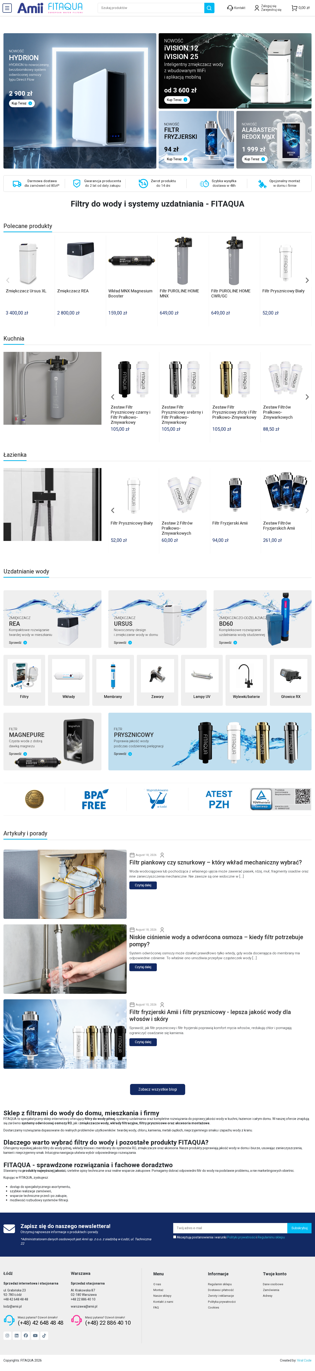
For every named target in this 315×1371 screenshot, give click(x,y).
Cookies (213, 1307)
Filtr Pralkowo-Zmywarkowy (276, 409)
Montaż (158, 1290)
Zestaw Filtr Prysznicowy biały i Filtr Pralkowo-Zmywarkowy (133, 412)
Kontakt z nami (163, 1302)
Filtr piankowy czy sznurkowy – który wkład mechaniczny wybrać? (215, 862)
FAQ (156, 1307)
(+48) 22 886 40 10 (108, 1323)
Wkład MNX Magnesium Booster (130, 293)
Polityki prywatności (241, 1237)
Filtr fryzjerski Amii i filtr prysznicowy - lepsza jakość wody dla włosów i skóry (210, 1016)
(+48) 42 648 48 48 (40, 1323)
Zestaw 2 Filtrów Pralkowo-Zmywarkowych (227, 412)
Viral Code (304, 1360)
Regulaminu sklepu (271, 1237)
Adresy (267, 1296)
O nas (157, 1284)
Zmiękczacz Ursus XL (26, 291)
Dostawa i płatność (221, 1290)
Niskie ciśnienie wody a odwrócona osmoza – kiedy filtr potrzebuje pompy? (216, 941)
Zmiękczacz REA (73, 291)
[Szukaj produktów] (209, 8)
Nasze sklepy (162, 1296)
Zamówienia (271, 1290)
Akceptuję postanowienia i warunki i (231, 1237)
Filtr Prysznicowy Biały (283, 291)
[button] (7, 280)
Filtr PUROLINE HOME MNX (179, 293)
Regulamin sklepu (220, 1284)
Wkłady (68, 697)
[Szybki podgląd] (51, 242)
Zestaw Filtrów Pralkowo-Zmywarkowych (125, 528)
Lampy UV (201, 697)
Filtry (24, 697)
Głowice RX (290, 697)
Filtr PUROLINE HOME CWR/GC (230, 293)
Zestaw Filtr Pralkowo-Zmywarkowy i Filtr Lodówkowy (183, 412)
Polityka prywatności (222, 1302)
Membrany (113, 697)
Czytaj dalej (143, 885)
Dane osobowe (273, 1284)
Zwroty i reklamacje (221, 1296)
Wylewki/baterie (246, 697)
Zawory (157, 697)
